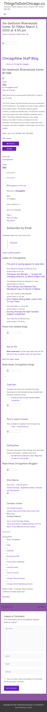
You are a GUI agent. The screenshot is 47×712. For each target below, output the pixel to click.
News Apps (17, 592)
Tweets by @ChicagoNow (11, 253)
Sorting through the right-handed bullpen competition (22, 312)
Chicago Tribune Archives (16, 578)
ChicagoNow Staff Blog (20, 58)
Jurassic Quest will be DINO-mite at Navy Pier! (23, 511)
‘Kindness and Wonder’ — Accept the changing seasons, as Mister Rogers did (25, 275)
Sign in (9, 215)
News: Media (14, 359)
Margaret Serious (16, 281)
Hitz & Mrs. (14, 306)
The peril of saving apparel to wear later (25, 264)
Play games (11, 220)
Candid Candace (16, 508)
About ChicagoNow (13, 539)
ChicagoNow (20, 191)
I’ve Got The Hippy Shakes (19, 521)
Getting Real (12, 445)
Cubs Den (13, 319)
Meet (8, 196)
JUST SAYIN (14, 294)
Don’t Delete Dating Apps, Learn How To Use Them (24, 300)
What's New (21, 34)
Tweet (4, 82)
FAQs (8, 545)
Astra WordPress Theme (23, 707)
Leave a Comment (8, 34)
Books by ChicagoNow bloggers (18, 64)
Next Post (41, 607)
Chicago (10, 389)
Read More (6, 597)
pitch (8, 210)
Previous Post (7, 607)
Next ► (9, 149)
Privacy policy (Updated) (15, 562)
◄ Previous (11, 143)
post (8, 204)
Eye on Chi (12, 346)
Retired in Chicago (16, 269)
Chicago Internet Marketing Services (20, 584)
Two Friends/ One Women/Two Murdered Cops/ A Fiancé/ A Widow (23, 287)
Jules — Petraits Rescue (19, 426)
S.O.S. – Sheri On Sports (18, 485)
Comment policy (12, 567)
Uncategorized (7, 159)
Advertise (10, 551)
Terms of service (13, 573)
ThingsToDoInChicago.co (24, 3)
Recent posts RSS (13, 556)
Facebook (13, 243)
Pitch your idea (12, 218)
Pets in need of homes (17, 419)
